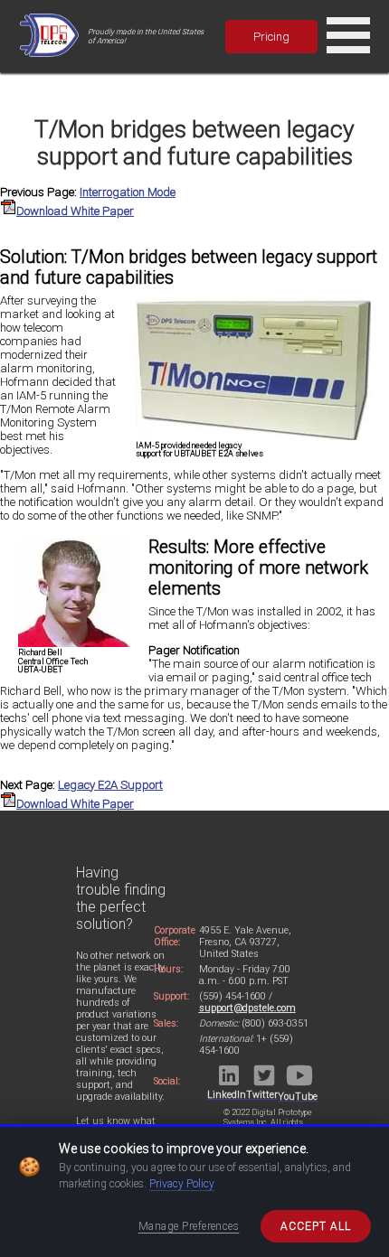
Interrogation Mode (128, 192)
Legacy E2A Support (110, 785)
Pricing (271, 36)
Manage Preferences (189, 1226)
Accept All (315, 1226)
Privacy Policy (181, 1183)
